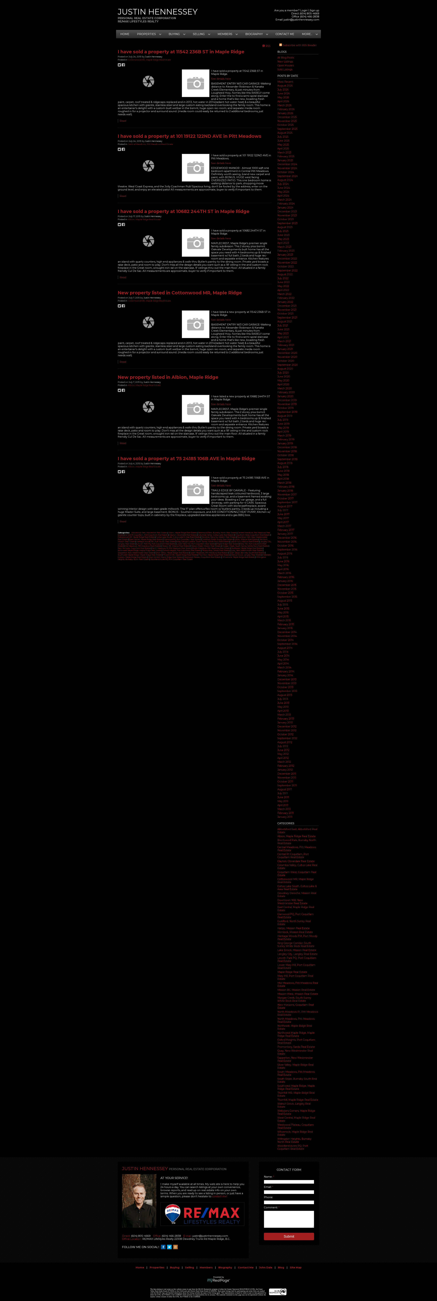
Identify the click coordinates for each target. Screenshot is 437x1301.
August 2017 (284, 506)
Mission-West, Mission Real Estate (297, 993)
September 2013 (287, 691)
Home (124, 34)
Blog (281, 1267)
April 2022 (283, 290)
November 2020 (287, 356)
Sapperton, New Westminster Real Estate (136, 553)
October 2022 (285, 266)
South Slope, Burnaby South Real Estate (247, 553)
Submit (289, 1236)
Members (206, 1267)
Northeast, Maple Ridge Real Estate (247, 548)
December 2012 (287, 726)
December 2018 (287, 447)
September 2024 (287, 176)
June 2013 (283, 702)
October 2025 (285, 124)
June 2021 (283, 329)
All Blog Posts (285, 57)
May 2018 (283, 474)
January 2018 (285, 490)
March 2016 (284, 573)
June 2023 (283, 235)
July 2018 (282, 467)
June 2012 (283, 750)
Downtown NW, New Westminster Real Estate (292, 902)
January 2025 (285, 160)
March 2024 (284, 199)
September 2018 (287, 459)
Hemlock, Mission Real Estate (295, 932)
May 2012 (283, 754)
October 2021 (285, 313)
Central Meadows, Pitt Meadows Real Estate (150, 144)
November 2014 (287, 636)
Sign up (314, 10)
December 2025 (287, 117)
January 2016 (285, 581)
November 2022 (287, 262)
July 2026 (282, 89)
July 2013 (282, 698)
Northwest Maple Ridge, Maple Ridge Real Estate (296, 1034)
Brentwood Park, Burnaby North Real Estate (217, 533)
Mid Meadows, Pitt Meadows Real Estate (143, 546)
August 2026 (285, 85)
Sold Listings (284, 69)
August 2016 (284, 553)
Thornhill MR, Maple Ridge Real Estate (180, 555)
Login (303, 10)
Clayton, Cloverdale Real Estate (296, 861)
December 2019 (287, 400)
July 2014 (282, 651)
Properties (157, 1267)
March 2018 (284, 482)
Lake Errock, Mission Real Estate (296, 950)
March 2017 (284, 526)
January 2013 (285, 722)
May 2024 (283, 191)
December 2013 (287, 679)
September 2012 (287, 738)
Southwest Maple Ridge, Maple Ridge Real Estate (296, 1087)
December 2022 (287, 258)
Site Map (295, 1267)
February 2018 (285, 486)
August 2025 (284, 132)
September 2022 (287, 270)
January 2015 (285, 628)
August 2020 (285, 368)
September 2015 (287, 596)
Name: (268, 1176)
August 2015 (284, 600)
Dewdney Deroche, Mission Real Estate (218, 537)
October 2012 (285, 734)
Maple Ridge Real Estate (292, 971)
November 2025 (287, 121)
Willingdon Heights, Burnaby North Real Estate (294, 1140)
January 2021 (285, 349)
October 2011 (285, 781)
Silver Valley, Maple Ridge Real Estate (172, 553)
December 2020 (287, 353)
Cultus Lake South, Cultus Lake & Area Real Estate (297, 888)
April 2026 (283, 101)
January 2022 (285, 301)
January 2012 (285, 769)
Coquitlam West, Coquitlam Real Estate (252, 535)
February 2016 (285, 577)
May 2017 (283, 518)
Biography (225, 1267)
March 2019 (284, 435)
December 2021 (287, 305)
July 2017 (282, 510)
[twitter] (170, 1247)
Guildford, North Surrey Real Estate (217, 539)
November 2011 (286, 777)
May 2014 (283, 659)
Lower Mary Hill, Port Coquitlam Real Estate (196, 544)
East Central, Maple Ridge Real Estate (146, 539)
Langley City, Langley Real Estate (297, 954)
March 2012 (284, 761)
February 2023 (285, 250)
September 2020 (287, 364)
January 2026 (285, 113)
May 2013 (283, 706)
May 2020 (283, 380)
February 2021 (285, 345)
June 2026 (283, 93)
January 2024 (285, 207)
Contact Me (285, 34)
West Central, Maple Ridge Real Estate (166, 557)
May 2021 (283, 333)
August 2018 (285, 463)
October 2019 (285, 408)
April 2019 (283, 431)
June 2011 (283, 797)
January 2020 (285, 396)
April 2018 (283, 478)
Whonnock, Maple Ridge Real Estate (238, 557)
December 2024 (287, 164)
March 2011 (284, 809)
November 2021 (287, 309)
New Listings (285, 61)
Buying (174, 1267)
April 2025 (283, 148)
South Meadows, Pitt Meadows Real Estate (209, 553)
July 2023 (282, 231)
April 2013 (283, 710)
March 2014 (284, 667)
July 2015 (282, 604)
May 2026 (283, 97)
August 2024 (285, 180)
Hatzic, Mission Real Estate (293, 928)
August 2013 (284, 695)
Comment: (271, 1207)
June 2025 (283, 140)
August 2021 (284, 321)
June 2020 (283, 376)
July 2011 (282, 793)
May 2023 (283, 239)
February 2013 (285, 718)
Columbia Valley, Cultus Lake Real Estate (216, 535)
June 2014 (283, 655)
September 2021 (287, 317)
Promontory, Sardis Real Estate (296, 1046)
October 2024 (285, 172)
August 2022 (285, 274)
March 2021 (284, 341)
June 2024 (283, 187)
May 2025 (283, 144)
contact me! (219, 1196)
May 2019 (283, 427)
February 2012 (285, 765)
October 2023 (285, 219)
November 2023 (287, 215)
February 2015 (285, 624)
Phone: (268, 1197)
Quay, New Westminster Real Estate (247, 550)
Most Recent (285, 81)
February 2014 (285, 671)
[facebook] (164, 1247)
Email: (268, 1187)
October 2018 (285, 455)
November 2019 (287, 404)
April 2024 (283, 195)
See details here (221, 78)
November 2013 (287, 683)
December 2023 (287, 211)
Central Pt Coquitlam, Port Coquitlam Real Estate (293, 856)
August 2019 (284, 415)
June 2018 (283, 470)
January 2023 (285, 254)
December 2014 (287, 632)
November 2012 (287, 730)
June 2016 (283, 561)
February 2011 (285, 813)
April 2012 (283, 757)
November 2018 (287, 451)
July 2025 (282, 136)
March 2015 (284, 620)
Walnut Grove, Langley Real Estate (246, 555)
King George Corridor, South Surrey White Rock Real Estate (295, 945)
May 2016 (283, 565)
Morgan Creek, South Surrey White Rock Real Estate (294, 999)
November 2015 (286, 588)
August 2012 (284, 742)
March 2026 (284, 105)
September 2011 (287, 785)
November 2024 (287, 168)
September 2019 (287, 411)
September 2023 (287, 223)
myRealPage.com (218, 1280)
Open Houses (285, 65)
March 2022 (284, 294)
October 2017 (285, 498)
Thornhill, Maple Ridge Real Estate (297, 1099)
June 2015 (283, 608)
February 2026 (285, 109)
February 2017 (285, 529)
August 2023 (285, 227)
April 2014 (283, 663)
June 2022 (283, 282)
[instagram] (176, 1247)
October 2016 (285, 545)
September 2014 (287, 643)
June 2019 (283, 423)
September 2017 (287, 502)
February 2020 (286, 392)
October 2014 (285, 640)
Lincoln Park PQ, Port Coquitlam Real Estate (156, 544)
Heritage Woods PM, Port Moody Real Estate (156, 542)
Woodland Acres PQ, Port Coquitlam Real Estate (292, 1147)
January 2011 (284, 816)
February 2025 (285, 156)
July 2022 (282, 278)
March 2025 (284, 152)
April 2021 (283, 337)
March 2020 (284, 388)
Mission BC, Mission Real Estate (296, 989)
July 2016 (282, 557)
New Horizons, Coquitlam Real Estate (134, 548)
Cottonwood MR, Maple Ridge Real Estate (149, 59)
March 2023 (284, 246)
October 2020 (285, 360)
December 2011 (286, 773)
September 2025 (287, 128)
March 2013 (284, 714)
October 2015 (285, 592)
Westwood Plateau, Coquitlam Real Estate (202, 557)
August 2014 (284, 647)
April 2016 (283, 569)
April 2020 (283, 384)
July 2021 (282, 325)
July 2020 (283, 372)
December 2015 (286, 584)
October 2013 (285, 687)
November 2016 (287, 541)
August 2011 (284, 789)
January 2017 (285, 533)
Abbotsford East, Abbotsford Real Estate (149, 533)
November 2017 (287, 494)
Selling (189, 1267)
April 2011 (282, 805)
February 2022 (285, 297)
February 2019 (285, 439)
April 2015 (282, 616)
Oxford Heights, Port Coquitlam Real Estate (182, 550)
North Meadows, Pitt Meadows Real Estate (211, 548)
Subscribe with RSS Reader (299, 45)
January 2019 (285, 443)
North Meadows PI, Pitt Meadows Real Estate (172, 548)
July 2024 (283, 183)
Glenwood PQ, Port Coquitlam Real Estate (182, 539)
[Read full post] (148, 81)
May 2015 (282, 612)
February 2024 (286, 203)
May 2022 (283, 286)
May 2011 (282, 801)
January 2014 (285, 675)
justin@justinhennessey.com (301, 19)
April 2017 (283, 522)
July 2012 (282, 746)
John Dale (265, 1267)
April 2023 (283, 242)
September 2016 (287, 549)
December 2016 (287, 537)
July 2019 (282, 419)
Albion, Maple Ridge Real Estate (296, 836)
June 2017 (283, 514)
